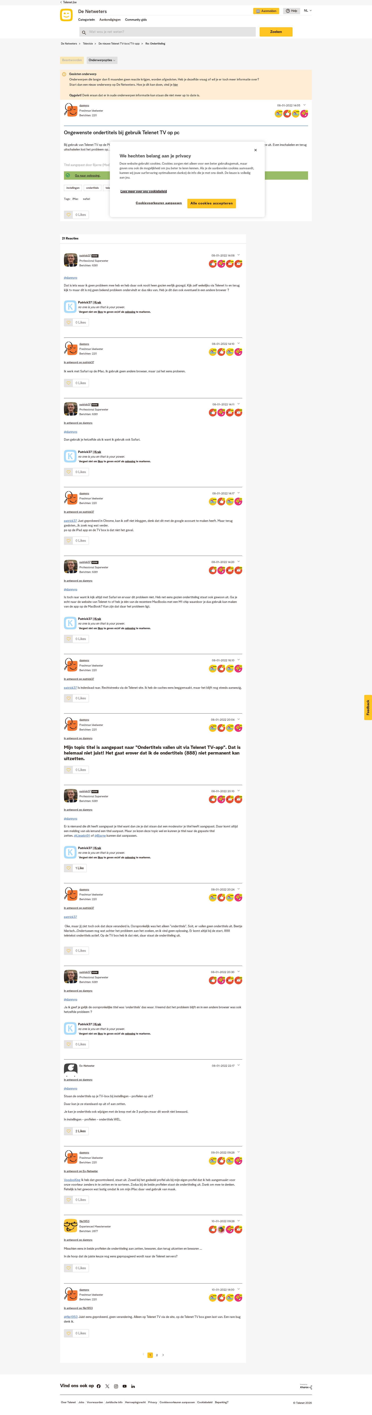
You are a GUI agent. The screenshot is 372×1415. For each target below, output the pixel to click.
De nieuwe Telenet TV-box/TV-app (119, 43)
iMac (75, 199)
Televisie (88, 43)
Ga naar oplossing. (87, 175)
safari (86, 199)
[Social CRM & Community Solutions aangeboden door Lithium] (306, 1386)
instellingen (72, 188)
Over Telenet (68, 1402)
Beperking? (221, 1402)
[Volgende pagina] (161, 1355)
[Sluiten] (255, 150)
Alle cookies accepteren (211, 203)
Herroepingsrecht (135, 1402)
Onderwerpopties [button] (100, 60)
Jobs (81, 1402)
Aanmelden (268, 11)
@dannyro (70, 277)
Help (294, 11)
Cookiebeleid (205, 1402)
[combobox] (167, 32)
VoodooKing (72, 1180)
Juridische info (114, 1402)
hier (175, 84)
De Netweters (92, 11)
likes (100, 312)
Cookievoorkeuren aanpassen (159, 203)
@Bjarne (100, 835)
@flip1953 (71, 1317)
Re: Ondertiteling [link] (155, 43)
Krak (97, 302)
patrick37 (70, 521)
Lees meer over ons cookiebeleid (144, 191)
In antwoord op (79, 362)
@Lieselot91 (82, 835)
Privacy (152, 1402)
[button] (304, 104)
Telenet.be (70, 2)
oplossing (130, 312)
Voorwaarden (95, 1402)
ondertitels (92, 188)
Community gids (136, 19)
